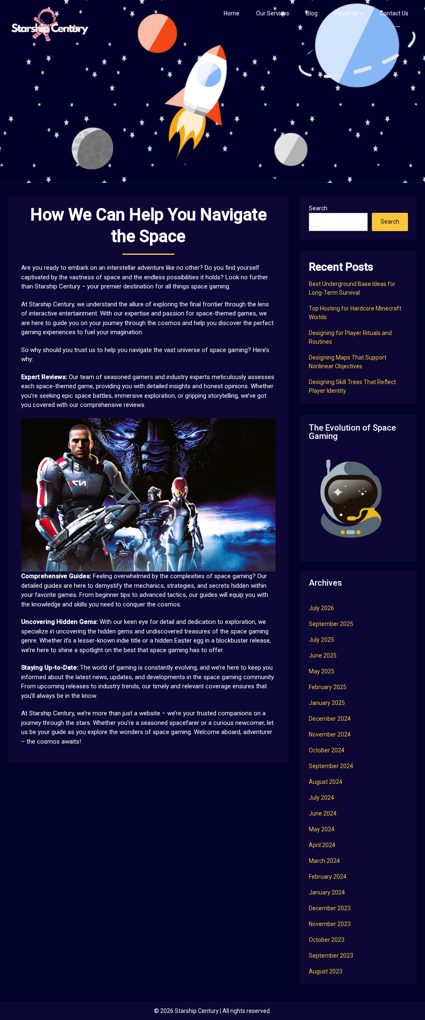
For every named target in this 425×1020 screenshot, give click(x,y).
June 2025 (323, 655)
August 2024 (325, 782)
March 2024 (324, 860)
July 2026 (321, 608)
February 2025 (328, 687)
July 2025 (321, 639)
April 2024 (322, 845)
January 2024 (327, 892)
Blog (312, 13)
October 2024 (326, 750)
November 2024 (330, 734)
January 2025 (327, 703)
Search (318, 208)
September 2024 (331, 766)
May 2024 (322, 829)
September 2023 (331, 955)
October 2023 (326, 939)
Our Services (272, 13)
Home (231, 13)
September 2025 (331, 624)
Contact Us (394, 13)
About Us (346, 13)
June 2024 (323, 813)
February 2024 (328, 876)
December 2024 (330, 718)
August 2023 (325, 971)
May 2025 (322, 671)
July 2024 (321, 797)
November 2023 (330, 924)
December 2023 (330, 908)
